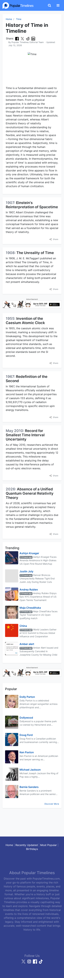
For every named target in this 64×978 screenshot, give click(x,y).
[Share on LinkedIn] (33, 38)
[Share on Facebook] (17, 38)
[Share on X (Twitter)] (22, 38)
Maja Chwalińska (30, 607)
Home (9, 19)
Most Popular (48, 845)
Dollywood (26, 717)
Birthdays (32, 849)
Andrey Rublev (29, 589)
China (23, 625)
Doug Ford (26, 735)
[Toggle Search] (49, 5)
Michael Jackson (30, 769)
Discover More (51, 804)
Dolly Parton (27, 696)
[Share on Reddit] (28, 38)
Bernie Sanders (29, 787)
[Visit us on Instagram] (29, 963)
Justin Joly (26, 571)
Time (18, 19)
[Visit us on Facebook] (35, 963)
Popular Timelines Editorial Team (27, 42)
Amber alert (27, 644)
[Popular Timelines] (18, 5)
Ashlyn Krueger (29, 553)
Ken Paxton (27, 752)
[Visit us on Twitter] (24, 963)
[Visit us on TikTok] (40, 963)
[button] (54, 239)
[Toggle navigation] (58, 5)
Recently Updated (26, 845)
